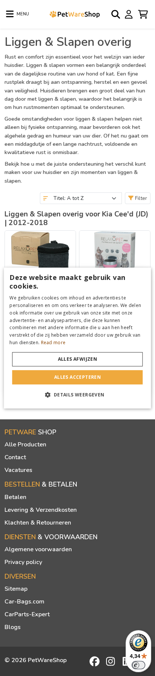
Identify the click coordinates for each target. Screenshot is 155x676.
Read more (53, 342)
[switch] (138, 665)
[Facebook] (95, 661)
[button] (77, 394)
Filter (140, 198)
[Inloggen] (130, 14)
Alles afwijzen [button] (77, 359)
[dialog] (77, 338)
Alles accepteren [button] (77, 377)
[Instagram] (111, 661)
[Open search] (116, 14)
